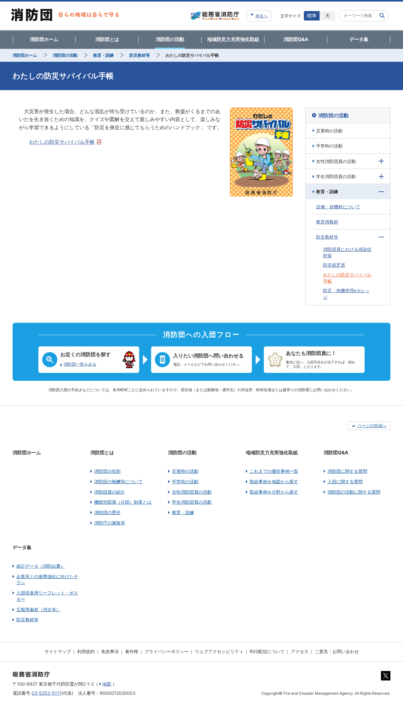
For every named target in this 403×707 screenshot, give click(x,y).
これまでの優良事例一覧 (274, 471)
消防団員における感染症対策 (347, 252)
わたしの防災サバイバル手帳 (62, 142)
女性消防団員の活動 (336, 161)
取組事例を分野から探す (274, 492)
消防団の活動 (170, 39)
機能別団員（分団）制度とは (122, 502)
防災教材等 (139, 55)
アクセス (300, 651)
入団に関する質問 (345, 481)
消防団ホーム (44, 39)
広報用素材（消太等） (38, 609)
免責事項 (110, 651)
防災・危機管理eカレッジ (346, 293)
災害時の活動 (329, 130)
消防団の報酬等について (118, 481)
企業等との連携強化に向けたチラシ (47, 579)
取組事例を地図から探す (274, 481)
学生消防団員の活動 (336, 176)
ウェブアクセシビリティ (219, 651)
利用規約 (86, 651)
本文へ (261, 15)
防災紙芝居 (334, 265)
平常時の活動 (329, 145)
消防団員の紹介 (109, 492)
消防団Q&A (296, 39)
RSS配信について (267, 651)
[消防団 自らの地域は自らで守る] (65, 16)
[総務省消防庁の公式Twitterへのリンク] (385, 678)
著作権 (131, 651)
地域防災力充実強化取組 (233, 39)
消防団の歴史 (107, 512)
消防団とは (107, 39)
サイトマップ (57, 651)
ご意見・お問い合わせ (337, 651)
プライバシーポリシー (167, 651)
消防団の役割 (107, 471)
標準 (311, 16)
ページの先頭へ (371, 425)
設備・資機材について (338, 206)
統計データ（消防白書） (40, 566)
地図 (106, 684)
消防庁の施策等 (109, 522)
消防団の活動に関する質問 (353, 492)
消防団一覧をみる (80, 364)
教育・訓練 (103, 55)
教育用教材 (327, 221)
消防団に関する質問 (347, 471)
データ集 (358, 39)
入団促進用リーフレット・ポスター (47, 596)
